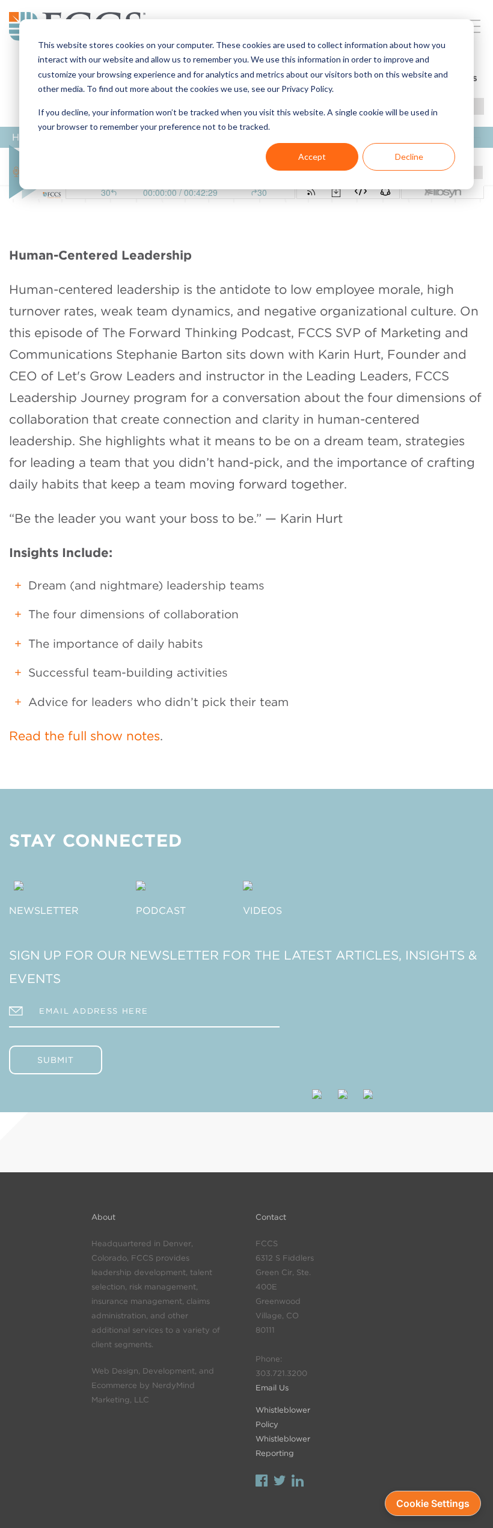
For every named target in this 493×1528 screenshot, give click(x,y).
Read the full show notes (84, 735)
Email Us (272, 1387)
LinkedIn (298, 1482)
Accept (312, 156)
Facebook (262, 1482)
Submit (55, 1060)
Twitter (280, 1482)
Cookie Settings (433, 1503)
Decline (409, 156)
